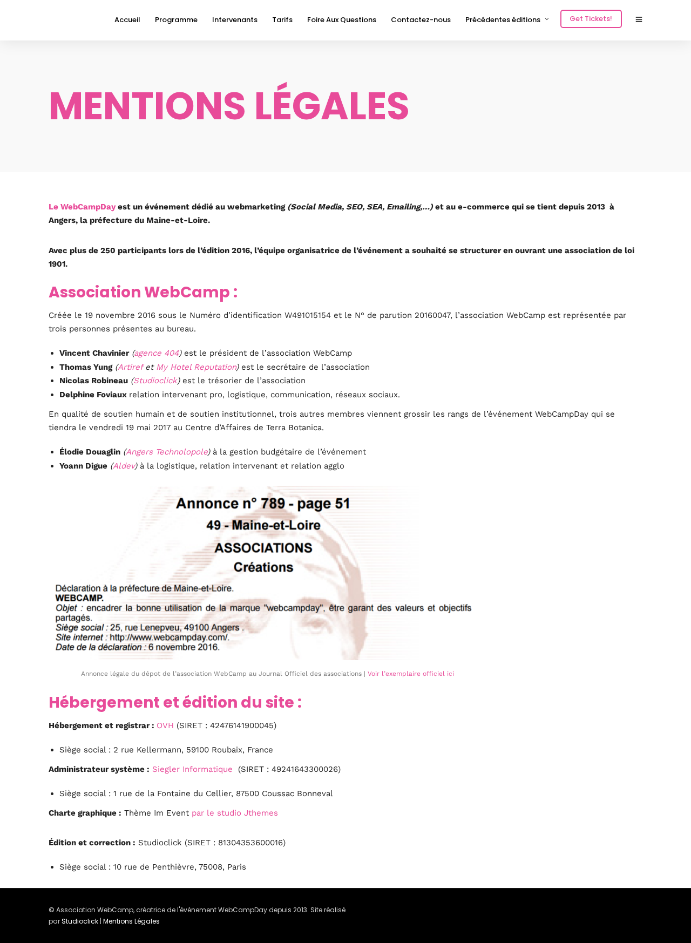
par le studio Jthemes (235, 813)
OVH (167, 725)
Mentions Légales (131, 921)
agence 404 (156, 353)
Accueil (127, 20)
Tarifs (282, 20)
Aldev (123, 466)
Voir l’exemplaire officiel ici (411, 673)
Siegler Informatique (192, 769)
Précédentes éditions (502, 20)
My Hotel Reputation (196, 367)
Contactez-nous (421, 20)
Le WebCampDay (82, 207)
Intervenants (235, 20)
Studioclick (155, 380)
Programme (176, 20)
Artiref (130, 367)
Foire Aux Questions (341, 20)
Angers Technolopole (166, 452)
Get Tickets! (591, 18)
